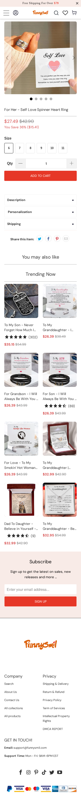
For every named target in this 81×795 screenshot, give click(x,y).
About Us (10, 692)
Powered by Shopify (57, 781)
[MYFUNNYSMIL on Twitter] (52, 773)
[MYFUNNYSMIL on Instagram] (28, 773)
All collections (13, 708)
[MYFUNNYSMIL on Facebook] (20, 773)
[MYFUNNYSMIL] (40, 13)
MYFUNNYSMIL (31, 781)
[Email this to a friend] (66, 238)
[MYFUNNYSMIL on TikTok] (44, 773)
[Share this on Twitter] (39, 238)
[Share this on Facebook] (48, 238)
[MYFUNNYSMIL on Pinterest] (36, 773)
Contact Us (11, 700)
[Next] (73, 57)
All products (12, 716)
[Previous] (7, 57)
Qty (10, 163)
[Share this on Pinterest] (57, 238)
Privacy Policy (52, 700)
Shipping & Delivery (56, 684)
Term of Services (54, 708)
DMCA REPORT (53, 729)
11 (62, 148)
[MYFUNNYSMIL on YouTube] (59, 773)
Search (9, 684)
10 (52, 148)
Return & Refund (53, 692)
